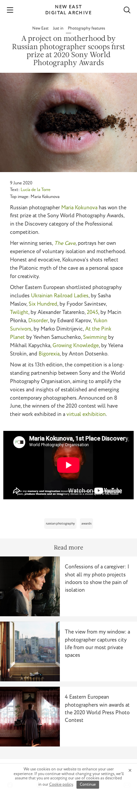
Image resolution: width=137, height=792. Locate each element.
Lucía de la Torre (36, 190)
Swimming (95, 337)
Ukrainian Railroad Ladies (59, 296)
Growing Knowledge (76, 345)
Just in (59, 28)
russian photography (60, 523)
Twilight (19, 312)
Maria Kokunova (79, 208)
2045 (92, 312)
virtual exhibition (86, 414)
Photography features (86, 28)
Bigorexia (49, 354)
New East (41, 28)
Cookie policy (61, 784)
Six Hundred (43, 304)
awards (86, 523)
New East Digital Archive (68, 10)
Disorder (38, 321)
